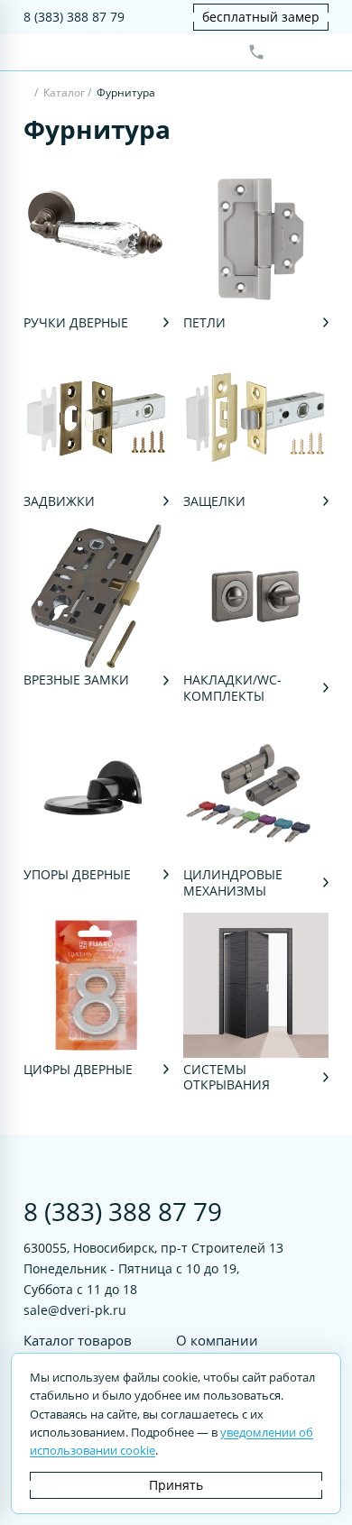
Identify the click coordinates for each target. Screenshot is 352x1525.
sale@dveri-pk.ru (74, 1309)
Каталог (64, 92)
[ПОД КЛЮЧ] (27, 94)
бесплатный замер (261, 16)
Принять (176, 1484)
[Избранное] (286, 52)
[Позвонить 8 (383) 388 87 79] (256, 52)
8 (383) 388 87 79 (74, 16)
